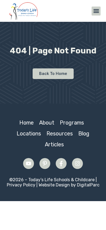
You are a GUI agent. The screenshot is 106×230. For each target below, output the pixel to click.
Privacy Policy (21, 184)
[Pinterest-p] (44, 163)
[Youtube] (28, 163)
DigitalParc (88, 184)
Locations (29, 133)
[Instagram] (77, 163)
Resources (59, 133)
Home (26, 122)
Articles (54, 144)
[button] (96, 11)
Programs (72, 122)
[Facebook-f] (61, 163)
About (46, 122)
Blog (83, 133)
